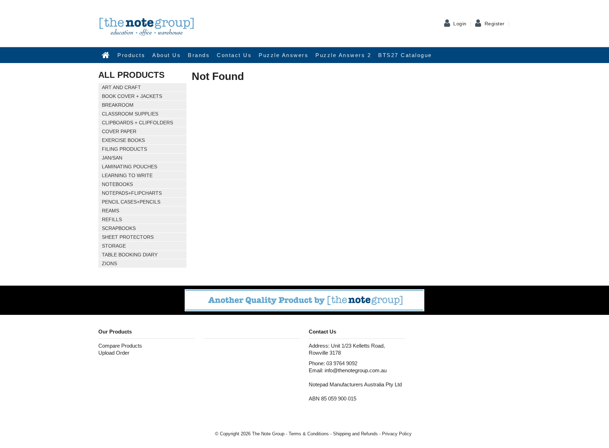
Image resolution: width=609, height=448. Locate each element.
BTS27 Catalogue (405, 55)
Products (131, 55)
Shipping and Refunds (355, 433)
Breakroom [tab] (118, 105)
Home (106, 55)
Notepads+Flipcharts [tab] (132, 193)
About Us (166, 55)
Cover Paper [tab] (119, 131)
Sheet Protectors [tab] (128, 237)
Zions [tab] (109, 263)
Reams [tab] (110, 210)
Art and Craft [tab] (121, 87)
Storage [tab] (114, 246)
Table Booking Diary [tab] (130, 254)
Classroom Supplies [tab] (130, 114)
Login (460, 23)
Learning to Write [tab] (127, 175)
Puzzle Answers (283, 55)
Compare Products (120, 346)
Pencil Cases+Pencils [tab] (131, 202)
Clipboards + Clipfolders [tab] (137, 122)
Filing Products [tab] (124, 149)
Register (495, 23)
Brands (199, 55)
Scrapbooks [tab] (119, 228)
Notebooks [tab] (117, 184)
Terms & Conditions (309, 433)
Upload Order (113, 353)
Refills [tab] (112, 219)
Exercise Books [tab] (123, 140)
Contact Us (234, 55)
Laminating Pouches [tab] (129, 166)
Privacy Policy (397, 433)
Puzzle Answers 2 (343, 55)
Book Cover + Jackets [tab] (132, 96)
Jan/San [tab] (112, 158)
